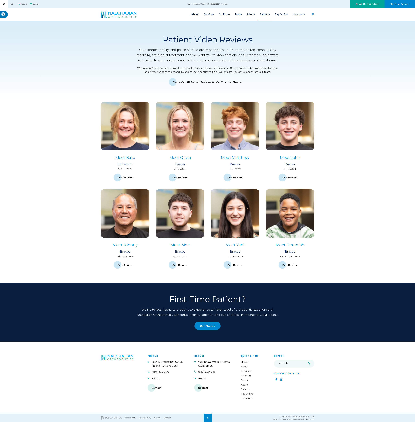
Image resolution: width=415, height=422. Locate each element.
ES (12, 4)
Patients (245, 389)
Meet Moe (180, 245)
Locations (247, 398)
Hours (155, 378)
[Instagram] (281, 379)
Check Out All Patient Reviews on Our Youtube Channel (208, 82)
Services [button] (209, 14)
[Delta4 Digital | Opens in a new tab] (111, 418)
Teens (244, 380)
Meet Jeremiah (290, 245)
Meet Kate (125, 157)
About (244, 366)
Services (246, 371)
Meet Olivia (180, 157)
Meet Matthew (235, 157)
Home (244, 361)
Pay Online (281, 14)
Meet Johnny (125, 245)
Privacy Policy (145, 418)
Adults (245, 384)
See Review (125, 177)
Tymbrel (310, 419)
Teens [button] (238, 14)
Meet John (290, 157)
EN (4, 4)
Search (157, 418)
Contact (156, 387)
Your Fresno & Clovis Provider (207, 4)
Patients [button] (265, 14)
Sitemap (167, 418)
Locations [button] (299, 14)
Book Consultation (367, 4)
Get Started (207, 325)
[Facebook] (276, 379)
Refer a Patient (399, 4)
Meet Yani (234, 245)
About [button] (195, 14)
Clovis (35, 4)
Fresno (24, 4)
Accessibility (130, 418)
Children (246, 375)
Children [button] (224, 14)
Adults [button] (251, 14)
